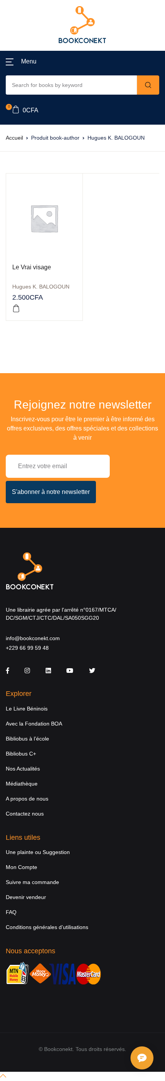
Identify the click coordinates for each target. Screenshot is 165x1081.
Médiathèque (22, 784)
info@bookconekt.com (33, 638)
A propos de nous (27, 799)
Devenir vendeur (26, 897)
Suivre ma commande (32, 882)
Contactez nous (25, 814)
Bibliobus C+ (21, 754)
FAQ (11, 912)
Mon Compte (21, 867)
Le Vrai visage (31, 267)
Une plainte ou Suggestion (38, 852)
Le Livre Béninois (27, 709)
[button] (21, 61)
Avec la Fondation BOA (34, 724)
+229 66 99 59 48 (27, 648)
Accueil (14, 138)
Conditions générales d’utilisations (47, 927)
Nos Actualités (23, 769)
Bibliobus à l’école (27, 739)
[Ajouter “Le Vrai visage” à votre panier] (16, 308)
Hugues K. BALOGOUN (40, 287)
